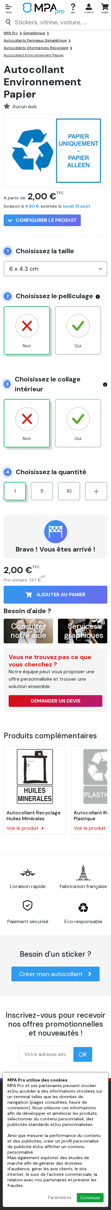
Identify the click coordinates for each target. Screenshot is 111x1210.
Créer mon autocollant (51, 974)
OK (83, 1054)
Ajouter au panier (61, 594)
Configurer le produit (45, 220)
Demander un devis (55, 701)
